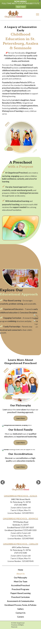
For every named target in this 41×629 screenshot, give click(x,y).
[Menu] (37, 14)
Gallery (20, 609)
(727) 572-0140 (20, 553)
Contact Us (20, 613)
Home (20, 570)
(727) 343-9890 (20, 505)
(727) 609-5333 (29, 530)
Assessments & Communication (20, 601)
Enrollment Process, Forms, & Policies (20, 605)
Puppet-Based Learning (21, 593)
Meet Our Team (20, 581)
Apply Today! (21, 7)
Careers (20, 617)
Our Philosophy (20, 577)
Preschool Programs (20, 589)
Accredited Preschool (20, 585)
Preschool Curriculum (20, 597)
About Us (21, 574)
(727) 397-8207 (27, 527)
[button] (3, 482)
